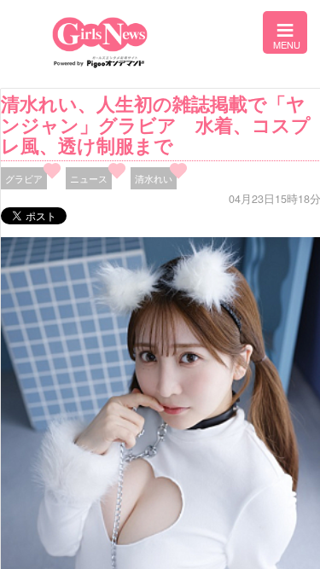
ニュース (89, 178)
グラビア (24, 178)
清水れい (153, 178)
